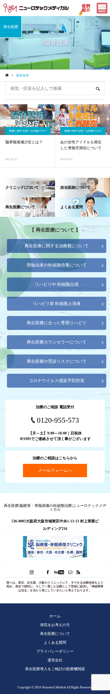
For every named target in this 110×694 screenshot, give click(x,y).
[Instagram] (31, 572)
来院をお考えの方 (55, 625)
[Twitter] (39, 572)
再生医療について (55, 633)
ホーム (55, 616)
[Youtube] (59, 572)
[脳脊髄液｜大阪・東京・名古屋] (36, 8)
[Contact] (70, 572)
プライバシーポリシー (55, 651)
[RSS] (78, 572)
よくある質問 (55, 642)
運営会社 (55, 660)
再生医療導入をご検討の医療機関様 (55, 669)
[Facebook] (47, 572)
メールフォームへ (55, 470)
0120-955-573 (58, 420)
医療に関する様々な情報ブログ (27, 130)
